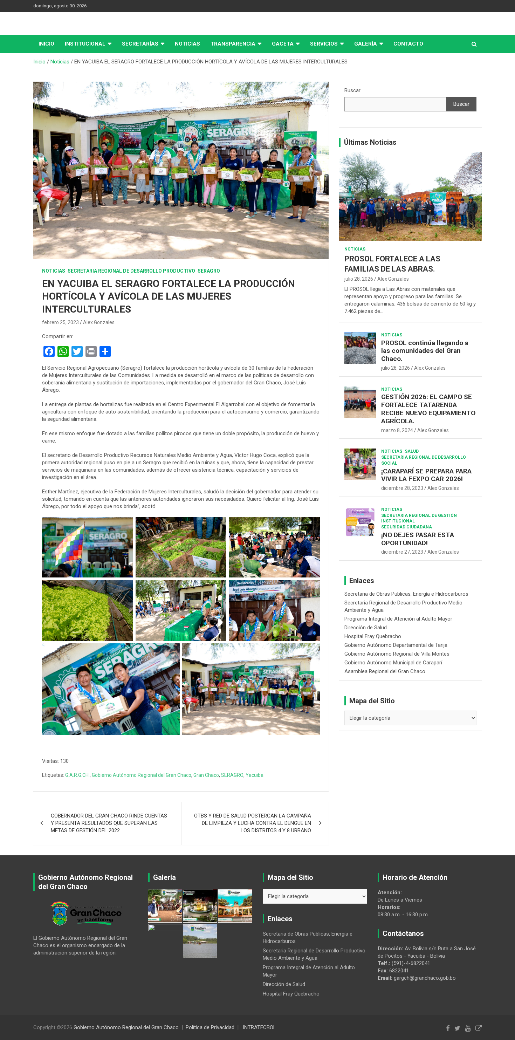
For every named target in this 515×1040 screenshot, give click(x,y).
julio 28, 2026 (358, 279)
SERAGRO (209, 271)
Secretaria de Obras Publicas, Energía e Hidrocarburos (406, 594)
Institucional (85, 44)
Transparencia (233, 44)
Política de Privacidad (210, 1027)
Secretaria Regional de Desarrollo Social (423, 460)
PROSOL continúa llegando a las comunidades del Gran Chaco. (424, 351)
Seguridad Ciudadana (406, 527)
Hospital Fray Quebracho (372, 636)
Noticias (187, 44)
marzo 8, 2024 (397, 430)
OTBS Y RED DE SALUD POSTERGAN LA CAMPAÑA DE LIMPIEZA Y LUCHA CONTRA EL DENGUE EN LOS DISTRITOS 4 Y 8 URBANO (252, 823)
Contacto (408, 44)
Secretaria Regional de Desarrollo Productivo (131, 271)
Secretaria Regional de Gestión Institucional (419, 518)
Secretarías (140, 44)
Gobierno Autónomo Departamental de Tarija (395, 645)
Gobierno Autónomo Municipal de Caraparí (393, 662)
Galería (365, 44)
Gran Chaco (206, 775)
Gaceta (283, 44)
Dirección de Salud (365, 627)
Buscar (352, 90)
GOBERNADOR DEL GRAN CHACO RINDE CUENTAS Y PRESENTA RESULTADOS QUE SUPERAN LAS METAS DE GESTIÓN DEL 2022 (109, 823)
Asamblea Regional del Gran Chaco (384, 671)
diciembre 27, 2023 (402, 552)
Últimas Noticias (370, 142)
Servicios (324, 44)
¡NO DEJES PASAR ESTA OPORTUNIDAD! (417, 539)
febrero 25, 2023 (60, 322)
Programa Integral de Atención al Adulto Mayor (398, 619)
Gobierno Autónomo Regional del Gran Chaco (141, 775)
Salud (412, 451)
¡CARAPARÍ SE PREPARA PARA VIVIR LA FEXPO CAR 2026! (426, 475)
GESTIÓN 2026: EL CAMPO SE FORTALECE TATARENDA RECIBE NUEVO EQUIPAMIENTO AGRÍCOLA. (428, 409)
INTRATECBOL (259, 1027)
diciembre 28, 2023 (402, 488)
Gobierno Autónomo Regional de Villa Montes (396, 654)
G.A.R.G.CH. (77, 775)
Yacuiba (254, 775)
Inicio (46, 44)
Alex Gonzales (99, 322)
